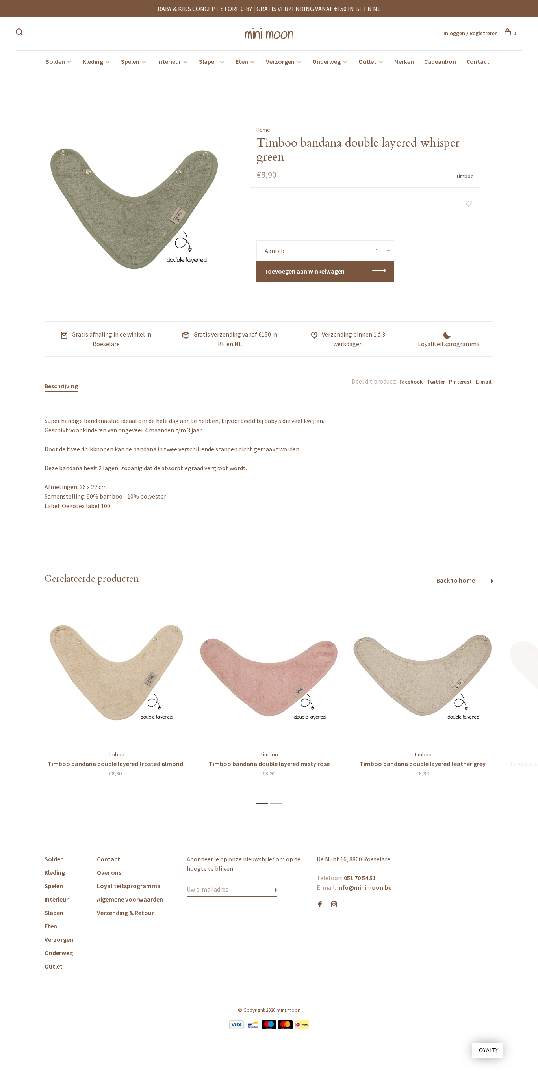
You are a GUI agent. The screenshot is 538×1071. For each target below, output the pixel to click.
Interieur (169, 61)
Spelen (130, 61)
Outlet (367, 61)
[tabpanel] (135, 202)
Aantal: (274, 251)
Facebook (411, 381)
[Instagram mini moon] (334, 905)
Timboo (465, 176)
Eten (242, 61)
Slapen (208, 61)
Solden (55, 61)
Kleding (93, 61)
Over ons (109, 872)
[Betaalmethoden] (236, 1027)
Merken (404, 61)
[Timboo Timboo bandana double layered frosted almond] (115, 672)
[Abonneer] (268, 889)
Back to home (455, 580)
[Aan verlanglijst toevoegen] (469, 204)
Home (263, 129)
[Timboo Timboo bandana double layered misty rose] (269, 672)
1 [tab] (264, 804)
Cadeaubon (440, 61)
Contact (478, 61)
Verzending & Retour (125, 912)
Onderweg (326, 61)
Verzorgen (280, 61)
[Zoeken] (20, 33)
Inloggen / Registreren (470, 33)
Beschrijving (61, 386)
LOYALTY (487, 1050)
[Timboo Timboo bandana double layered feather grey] (422, 672)
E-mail (484, 381)
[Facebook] (320, 905)
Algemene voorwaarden (130, 899)
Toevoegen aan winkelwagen (304, 271)
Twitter (436, 381)
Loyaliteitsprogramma (129, 886)
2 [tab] (278, 804)
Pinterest (460, 381)
